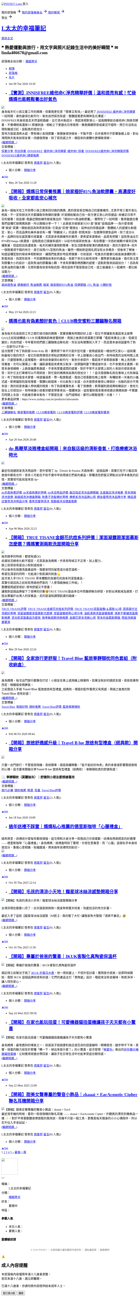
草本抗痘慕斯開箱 (109, 617)
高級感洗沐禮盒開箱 (27, 497)
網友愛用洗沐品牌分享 (112, 497)
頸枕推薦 (35, 706)
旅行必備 (7, 790)
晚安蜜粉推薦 (26, 412)
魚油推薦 (36, 284)
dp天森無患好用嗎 (35, 492)
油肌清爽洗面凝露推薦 (99, 613)
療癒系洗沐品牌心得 (82, 497)
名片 (12, 77)
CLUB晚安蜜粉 (46, 412)
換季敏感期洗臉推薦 (55, 617)
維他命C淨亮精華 (55, 151)
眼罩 (30, 790)
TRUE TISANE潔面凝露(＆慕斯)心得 (98, 609)
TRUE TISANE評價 (14, 609)
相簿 (12, 68)
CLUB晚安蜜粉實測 (96, 412)
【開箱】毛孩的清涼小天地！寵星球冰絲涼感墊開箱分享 (63, 891)
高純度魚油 (9, 284)
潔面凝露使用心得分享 (68, 613)
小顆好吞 (106, 284)
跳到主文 (7, 38)
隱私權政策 (90, 1249)
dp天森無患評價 (12, 492)
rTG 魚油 (93, 284)
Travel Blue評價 (52, 706)
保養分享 (7, 151)
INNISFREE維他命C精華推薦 (20, 155)
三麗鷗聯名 (9, 412)
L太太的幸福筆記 (23, 28)
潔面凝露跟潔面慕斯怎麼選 (35, 613)
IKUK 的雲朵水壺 (42, 972)
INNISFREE (35, 151)
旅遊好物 (22, 706)
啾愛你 (108, 1049)
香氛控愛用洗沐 (39, 501)
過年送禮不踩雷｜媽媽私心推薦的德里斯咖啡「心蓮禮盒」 (65, 826)
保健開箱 (80, 284)
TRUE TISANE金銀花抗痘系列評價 (51, 609)
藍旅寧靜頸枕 (71, 706)
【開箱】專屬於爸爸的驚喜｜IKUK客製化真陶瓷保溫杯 (63, 956)
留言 (46, 162)
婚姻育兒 (31, 61)
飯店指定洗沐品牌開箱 (84, 492)
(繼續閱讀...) (9, 142)
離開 (21, 1293)
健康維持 (23, 284)
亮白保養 (20, 151)
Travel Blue (8, 706)
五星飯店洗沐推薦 (112, 492)
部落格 (13, 73)
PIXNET (43, 1249)
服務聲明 (104, 1249)
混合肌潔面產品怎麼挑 (26, 617)
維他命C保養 (76, 151)
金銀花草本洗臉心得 (82, 617)
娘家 (46, 284)
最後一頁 (20, 1152)
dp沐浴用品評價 (58, 492)
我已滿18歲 (9, 1293)
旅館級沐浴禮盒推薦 (64, 501)
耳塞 (37, 790)
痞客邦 (38, 162)
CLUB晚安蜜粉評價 (70, 412)
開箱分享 (30, 170)
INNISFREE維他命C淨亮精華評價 (107, 151)
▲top (4, 176)
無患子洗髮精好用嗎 (55, 497)
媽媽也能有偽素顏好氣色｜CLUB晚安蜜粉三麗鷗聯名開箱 (65, 321)
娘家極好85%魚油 (62, 284)
